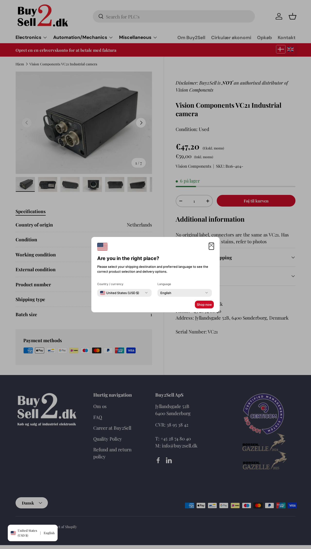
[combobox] (119, 292)
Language (164, 284)
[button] (211, 246)
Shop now (204, 304)
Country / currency (110, 284)
